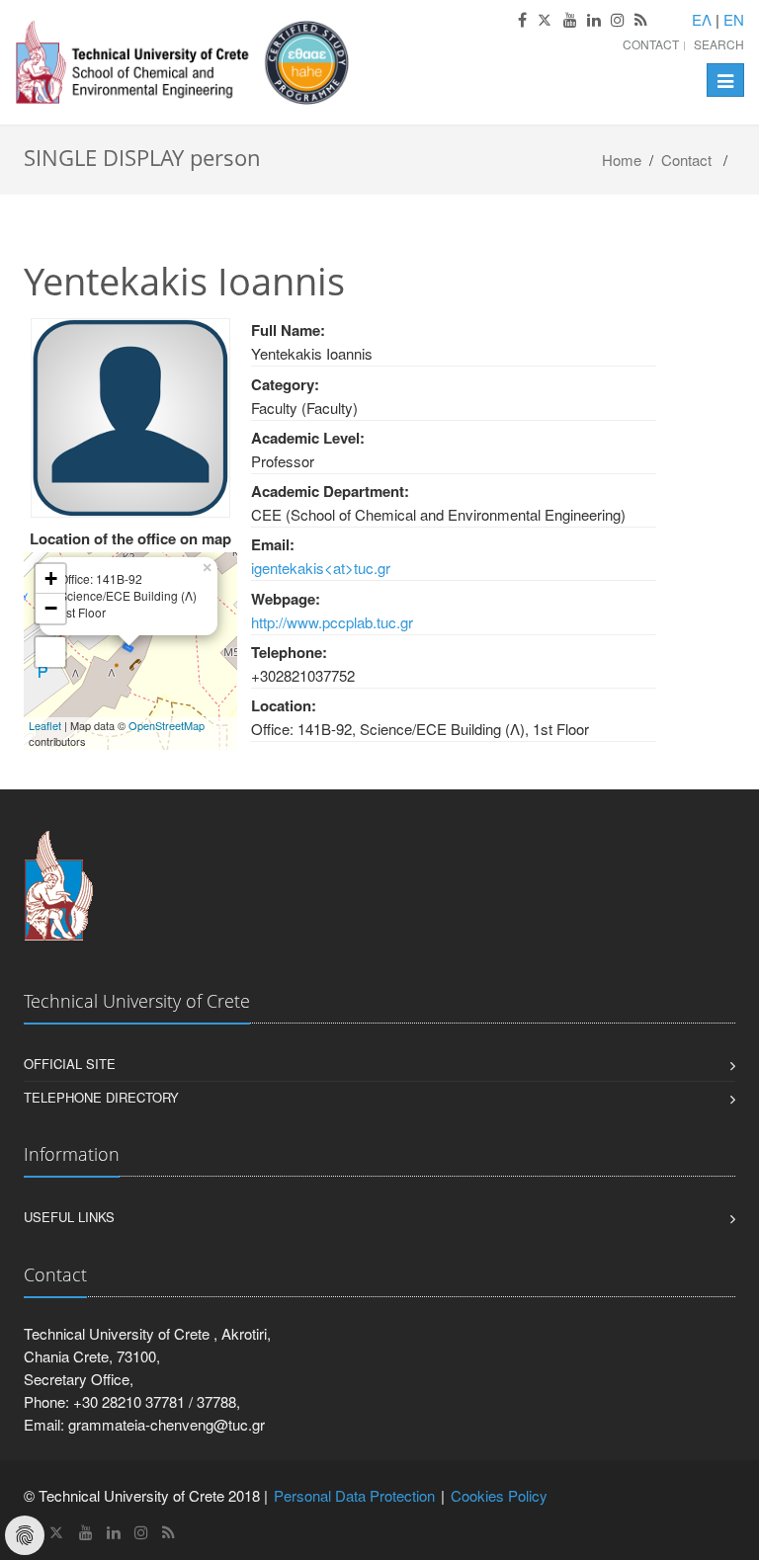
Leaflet (45, 725)
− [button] (50, 608)
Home (621, 159)
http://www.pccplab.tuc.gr (332, 622)
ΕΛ (702, 19)
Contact (651, 44)
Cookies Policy (499, 1495)
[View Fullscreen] (50, 652)
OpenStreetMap (166, 725)
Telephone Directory (101, 1097)
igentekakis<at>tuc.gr (320, 567)
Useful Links (69, 1216)
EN (733, 19)
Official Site (70, 1063)
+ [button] (50, 578)
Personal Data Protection (354, 1495)
